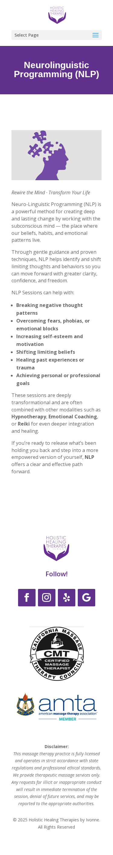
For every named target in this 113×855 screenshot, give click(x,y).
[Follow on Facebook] (27, 597)
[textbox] (56, 332)
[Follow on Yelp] (66, 597)
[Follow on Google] (86, 597)
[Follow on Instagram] (46, 597)
